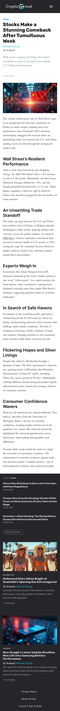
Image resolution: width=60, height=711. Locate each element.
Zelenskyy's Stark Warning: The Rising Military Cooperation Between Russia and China (29, 518)
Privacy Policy (29, 691)
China (6, 19)
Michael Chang (11, 46)
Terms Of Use (29, 699)
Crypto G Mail (25, 706)
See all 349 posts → (13, 532)
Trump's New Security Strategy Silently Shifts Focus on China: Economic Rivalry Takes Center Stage (30, 501)
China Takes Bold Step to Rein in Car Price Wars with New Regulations (29, 485)
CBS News (8, 238)
